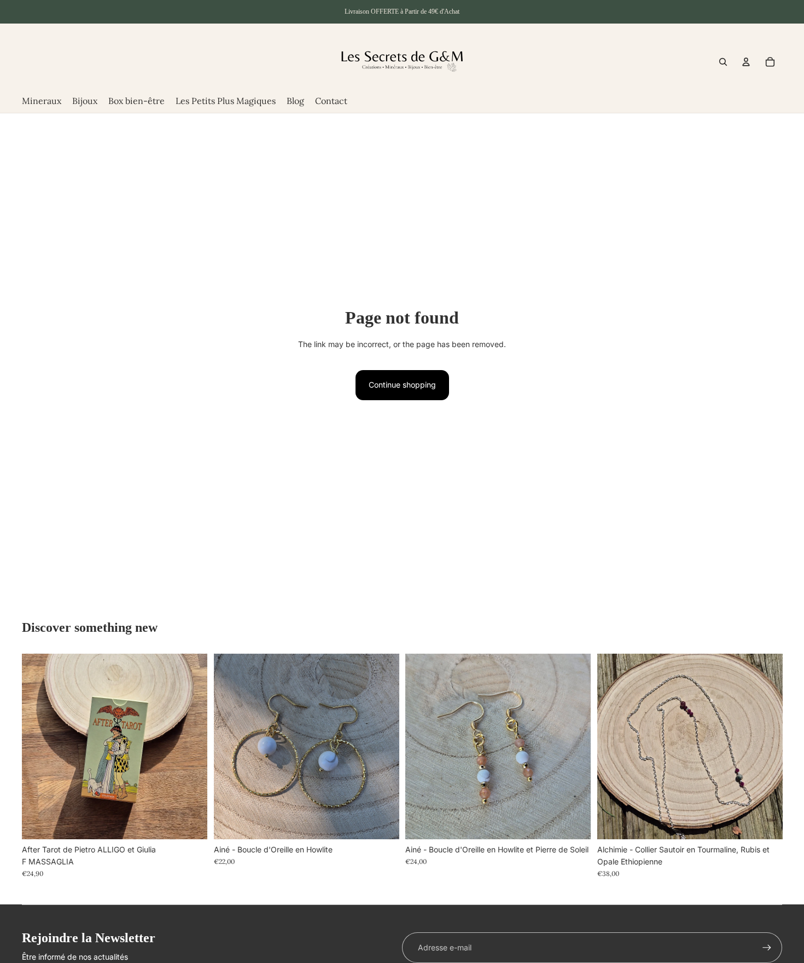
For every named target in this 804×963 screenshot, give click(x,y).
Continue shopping (402, 384)
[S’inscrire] (766, 947)
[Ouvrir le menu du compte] (746, 62)
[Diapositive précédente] (230, 747)
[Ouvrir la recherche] (723, 62)
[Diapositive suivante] (382, 747)
